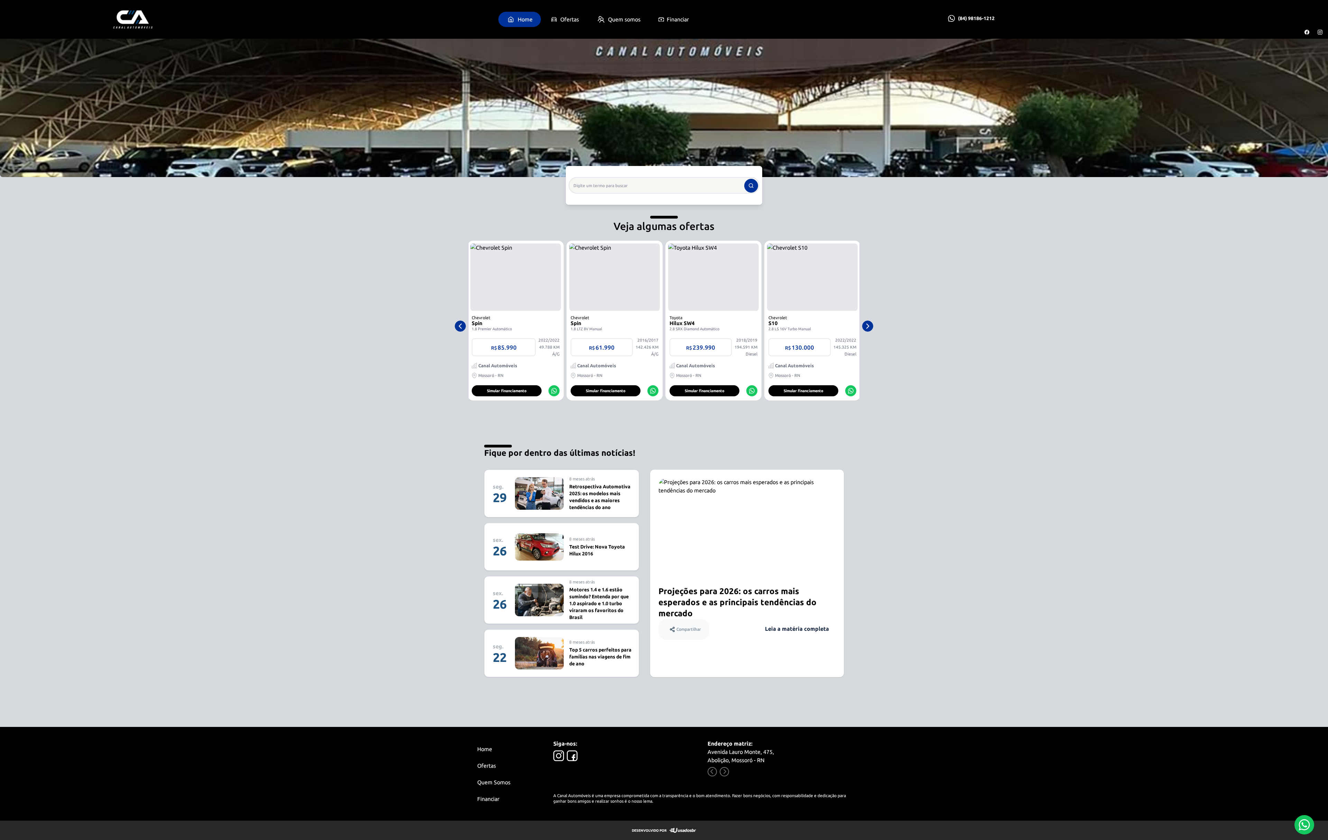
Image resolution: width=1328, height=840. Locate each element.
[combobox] (664, 185)
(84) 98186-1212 (976, 18)
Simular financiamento (507, 391)
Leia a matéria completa (797, 629)
